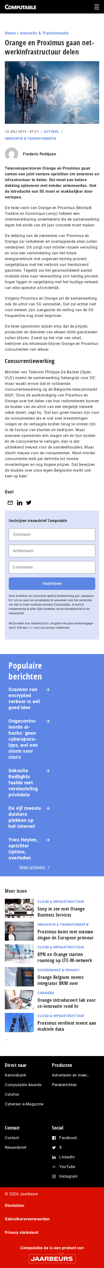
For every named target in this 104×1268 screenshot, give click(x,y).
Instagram (68, 1176)
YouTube (67, 1166)
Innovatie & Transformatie (44, 33)
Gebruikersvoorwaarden (27, 1219)
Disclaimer (14, 1205)
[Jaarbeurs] (52, 1256)
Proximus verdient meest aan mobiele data (66, 1026)
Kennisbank (15, 1075)
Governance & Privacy (58, 970)
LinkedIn (67, 1157)
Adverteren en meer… (70, 1075)
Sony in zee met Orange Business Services (61, 911)
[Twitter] (29, 503)
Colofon (12, 1094)
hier (30, 627)
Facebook (68, 1138)
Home (10, 33)
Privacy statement (21, 1232)
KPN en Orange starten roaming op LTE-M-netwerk (64, 957)
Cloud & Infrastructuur (60, 902)
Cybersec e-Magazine (24, 1104)
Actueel (51, 131)
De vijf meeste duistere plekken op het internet (24, 817)
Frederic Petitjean (39, 154)
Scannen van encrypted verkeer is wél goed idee (24, 698)
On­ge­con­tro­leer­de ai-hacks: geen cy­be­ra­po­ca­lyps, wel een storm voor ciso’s (23, 739)
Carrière (45, 993)
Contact (12, 1138)
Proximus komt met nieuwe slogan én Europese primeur (65, 934)
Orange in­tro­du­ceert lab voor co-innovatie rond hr (66, 1003)
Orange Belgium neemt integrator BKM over (60, 980)
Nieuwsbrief (16, 1147)
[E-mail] (10, 503)
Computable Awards (23, 1085)
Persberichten (64, 1085)
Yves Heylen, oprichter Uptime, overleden (23, 849)
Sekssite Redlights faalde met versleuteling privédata (23, 783)
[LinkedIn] (19, 503)
